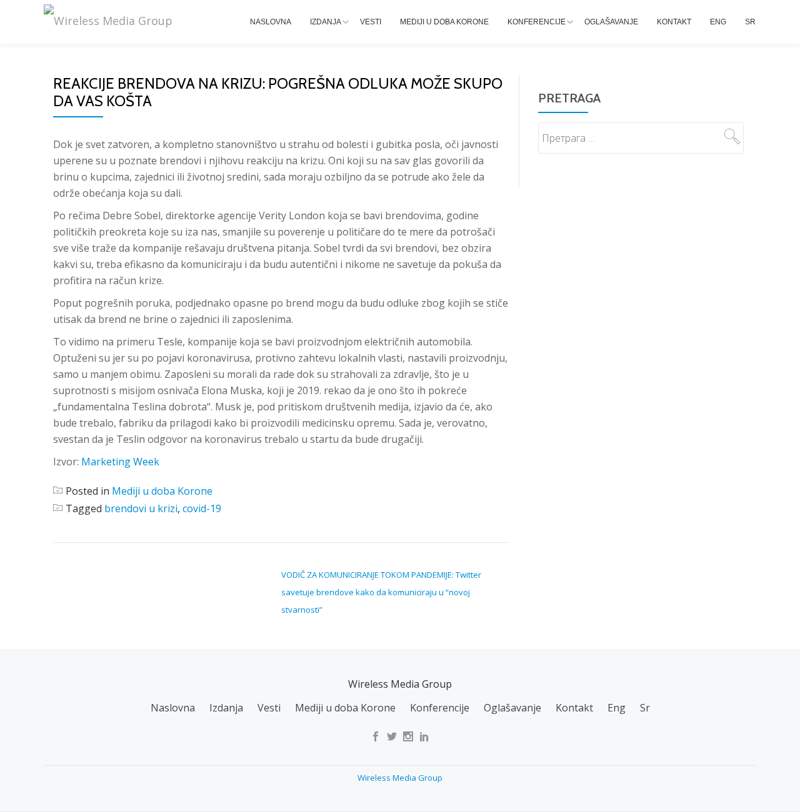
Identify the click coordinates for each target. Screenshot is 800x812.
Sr (750, 21)
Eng (718, 21)
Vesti (370, 21)
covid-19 (201, 508)
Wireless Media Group (400, 777)
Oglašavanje (611, 21)
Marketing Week (120, 461)
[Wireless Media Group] (110, 20)
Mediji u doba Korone (444, 21)
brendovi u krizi (141, 508)
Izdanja (325, 21)
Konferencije (537, 21)
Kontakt (674, 21)
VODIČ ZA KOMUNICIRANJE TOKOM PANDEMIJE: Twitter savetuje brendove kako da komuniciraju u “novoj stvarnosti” (381, 592)
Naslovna (270, 21)
